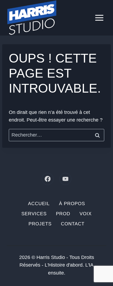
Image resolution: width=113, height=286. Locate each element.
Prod (63, 213)
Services (34, 213)
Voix (86, 213)
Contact (72, 223)
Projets (40, 223)
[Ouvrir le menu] (99, 17)
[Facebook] (47, 179)
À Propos (72, 203)
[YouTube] (65, 179)
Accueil (39, 203)
